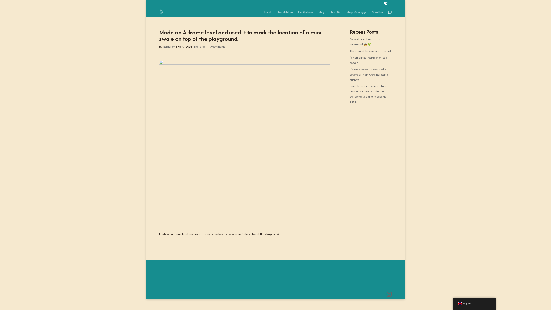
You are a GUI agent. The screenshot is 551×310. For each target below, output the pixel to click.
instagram (169, 47)
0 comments (217, 47)
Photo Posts (201, 47)
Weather (377, 12)
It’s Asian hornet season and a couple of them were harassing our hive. (369, 74)
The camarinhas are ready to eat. (371, 51)
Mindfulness (305, 12)
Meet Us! (335, 12)
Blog (321, 12)
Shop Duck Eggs (357, 12)
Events (268, 12)
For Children (285, 12)
